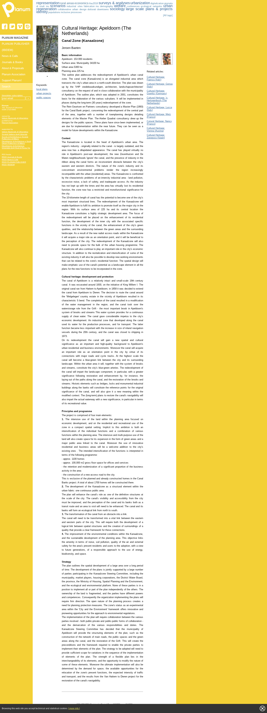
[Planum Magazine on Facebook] (4, 26)
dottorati (92, 9)
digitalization (157, 3)
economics (81, 3)
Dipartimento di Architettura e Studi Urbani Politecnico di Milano (16, 142)
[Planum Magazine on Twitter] (12, 26)
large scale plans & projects (149, 9)
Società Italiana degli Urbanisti (14, 134)
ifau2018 (93, 3)
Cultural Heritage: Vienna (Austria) (156, 129)
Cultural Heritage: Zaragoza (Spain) (156, 136)
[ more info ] (74, 708)
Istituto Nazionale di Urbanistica (15, 118)
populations (54, 12)
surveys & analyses (114, 3)
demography (106, 6)
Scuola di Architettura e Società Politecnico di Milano (15, 138)
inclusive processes (71, 12)
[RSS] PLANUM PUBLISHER (14, 162)
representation (48, 3)
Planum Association (10, 123)
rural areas (67, 3)
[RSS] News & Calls (10, 160)
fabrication (89, 6)
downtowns (103, 9)
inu (97, 6)
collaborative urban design (72, 9)
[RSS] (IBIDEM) (8, 165)
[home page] (16, 18)
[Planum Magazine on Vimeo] (20, 26)
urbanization (140, 3)
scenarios (58, 6)
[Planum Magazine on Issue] (27, 26)
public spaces (43, 97)
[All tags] (168, 15)
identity (42, 12)
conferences (133, 6)
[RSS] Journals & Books (12, 157)
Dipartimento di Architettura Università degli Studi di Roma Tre (16, 147)
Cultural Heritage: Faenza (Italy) (156, 78)
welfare (120, 6)
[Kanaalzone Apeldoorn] (47, 71)
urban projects (43, 93)
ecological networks (151, 6)
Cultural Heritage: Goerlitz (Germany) (157, 92)
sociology (117, 9)
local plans (42, 89)
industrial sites (74, 6)
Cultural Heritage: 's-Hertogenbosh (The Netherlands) (157, 100)
